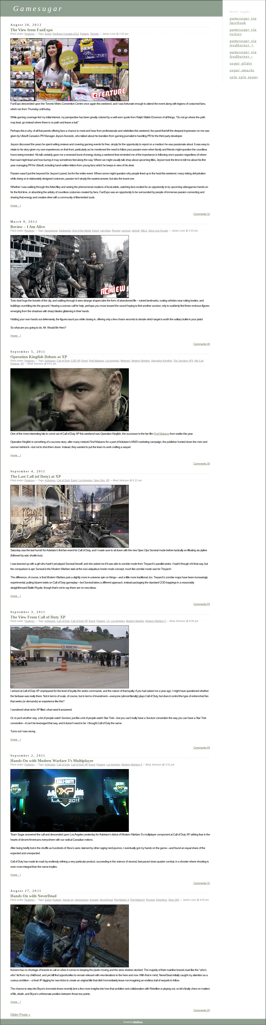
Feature (84, 33)
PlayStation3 (137, 899)
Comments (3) (201, 463)
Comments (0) (201, 604)
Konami (94, 899)
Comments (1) (201, 214)
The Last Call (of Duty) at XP (35, 476)
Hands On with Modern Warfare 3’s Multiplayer (51, 760)
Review (116, 230)
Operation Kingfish (161, 360)
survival (126, 230)
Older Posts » (20, 1014)
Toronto (94, 33)
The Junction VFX (183, 360)
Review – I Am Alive (27, 227)
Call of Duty (63, 360)
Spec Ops (99, 480)
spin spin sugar (244, 77)
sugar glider (241, 63)
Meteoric (125, 360)
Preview (150, 899)
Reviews (29, 230)
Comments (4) (201, 344)
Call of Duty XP (79, 621)
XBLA (144, 230)
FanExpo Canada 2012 (66, 33)
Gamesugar (38, 8)
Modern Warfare (141, 360)
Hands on (68, 899)
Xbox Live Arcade (158, 230)
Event (48, 33)
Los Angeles (112, 360)
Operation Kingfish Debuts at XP (38, 357)
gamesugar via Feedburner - (243, 54)
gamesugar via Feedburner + (243, 43)
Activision (50, 360)
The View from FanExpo (31, 30)
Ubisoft (135, 230)
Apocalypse (51, 230)
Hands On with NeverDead (33, 896)
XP (22, 363)
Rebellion (161, 899)
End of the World (81, 230)
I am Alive (105, 230)
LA (108, 621)
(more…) (15, 205)
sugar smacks (242, 70)
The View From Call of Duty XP (37, 617)
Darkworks (65, 230)
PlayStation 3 (121, 899)
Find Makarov (96, 360)
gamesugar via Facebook (243, 20)
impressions (82, 899)
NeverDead (106, 899)
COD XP (75, 360)
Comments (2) (201, 1010)
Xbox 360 (173, 899)
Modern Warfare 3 (155, 621)
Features (29, 33)
